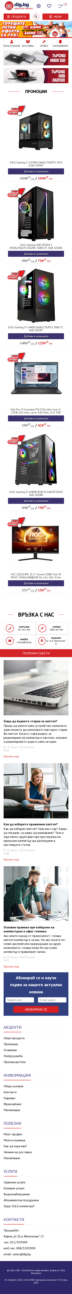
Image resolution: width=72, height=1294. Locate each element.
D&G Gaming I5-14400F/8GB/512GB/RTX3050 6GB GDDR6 (36, 493)
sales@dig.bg (22, 1254)
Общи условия (13, 1086)
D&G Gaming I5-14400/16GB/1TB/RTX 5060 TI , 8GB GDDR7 (36, 329)
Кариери (9, 1098)
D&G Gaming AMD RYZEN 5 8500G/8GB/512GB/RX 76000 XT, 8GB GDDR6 (36, 246)
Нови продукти (14, 1038)
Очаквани (10, 1050)
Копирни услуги (14, 1188)
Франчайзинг (12, 1104)
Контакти (10, 1092)
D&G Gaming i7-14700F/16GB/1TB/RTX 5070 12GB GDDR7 (36, 164)
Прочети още (11, 756)
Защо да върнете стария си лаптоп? (30, 721)
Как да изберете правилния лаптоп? (31, 824)
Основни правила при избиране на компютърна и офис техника (29, 929)
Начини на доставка (18, 1152)
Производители (15, 1062)
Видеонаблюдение (17, 1194)
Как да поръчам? (15, 1146)
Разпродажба (13, 1056)
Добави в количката (36, 171)
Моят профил (13, 1134)
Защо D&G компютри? (19, 1206)
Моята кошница (14, 1140)
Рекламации (12, 1110)
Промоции (36, 91)
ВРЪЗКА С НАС (36, 614)
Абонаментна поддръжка (21, 1200)
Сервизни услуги (14, 1182)
